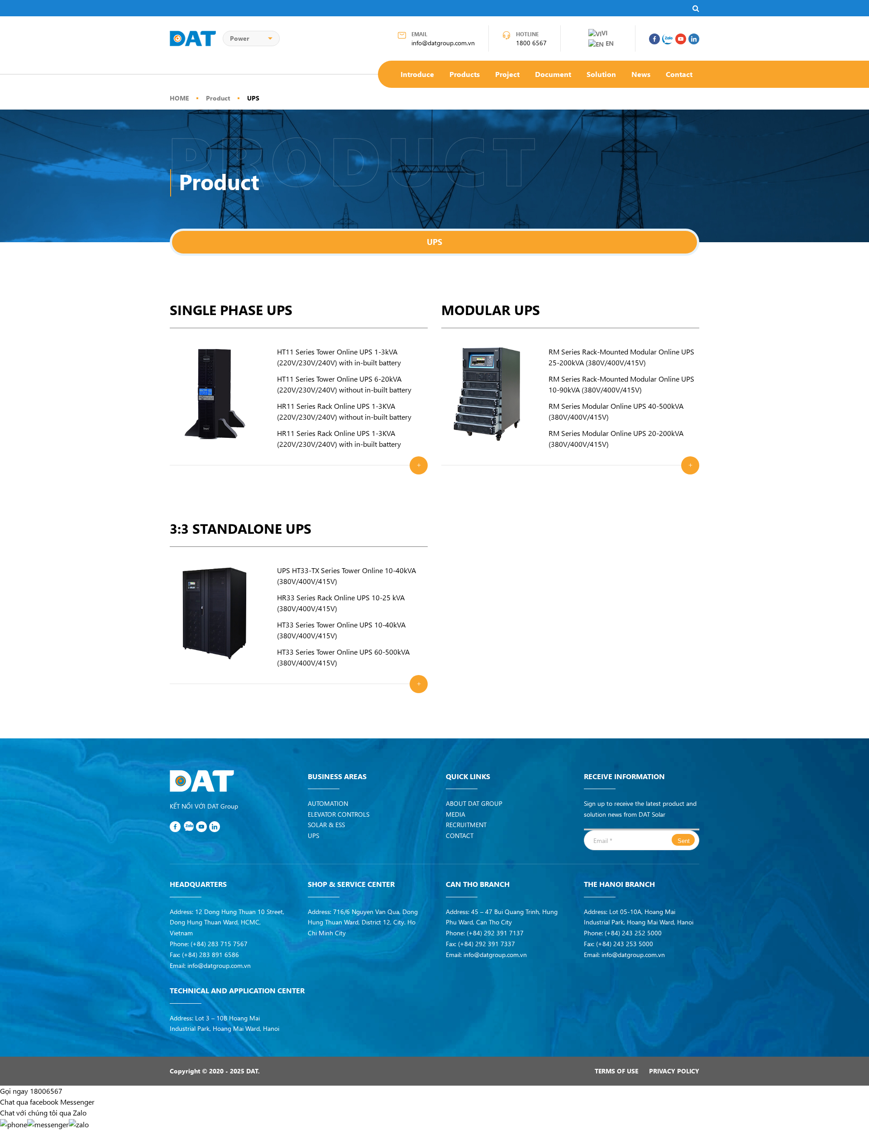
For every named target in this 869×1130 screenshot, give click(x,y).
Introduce (417, 74)
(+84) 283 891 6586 (210, 954)
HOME (179, 98)
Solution (601, 74)
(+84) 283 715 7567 (219, 943)
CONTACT (459, 835)
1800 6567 (531, 42)
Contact (679, 74)
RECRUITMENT (466, 824)
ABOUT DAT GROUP (474, 803)
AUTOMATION (328, 803)
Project (507, 74)
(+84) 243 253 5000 (624, 943)
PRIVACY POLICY (674, 1071)
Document (553, 74)
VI (604, 33)
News (640, 74)
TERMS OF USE (616, 1071)
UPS (253, 98)
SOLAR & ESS (326, 824)
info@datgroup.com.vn (443, 42)
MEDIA (455, 814)
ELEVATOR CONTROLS (338, 814)
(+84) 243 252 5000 (633, 933)
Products (464, 74)
